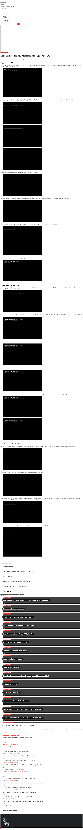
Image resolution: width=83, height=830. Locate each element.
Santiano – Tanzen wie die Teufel (15, 651)
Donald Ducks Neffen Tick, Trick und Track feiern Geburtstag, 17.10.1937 (22, 765)
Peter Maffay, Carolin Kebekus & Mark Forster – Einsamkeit (26, 600)
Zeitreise (14, 735)
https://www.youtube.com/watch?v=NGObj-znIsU (14, 477)
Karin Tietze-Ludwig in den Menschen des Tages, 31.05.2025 (12, 594)
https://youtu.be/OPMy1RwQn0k (10, 530)
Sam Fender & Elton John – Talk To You (18, 634)
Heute (4, 14)
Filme (12, 735)
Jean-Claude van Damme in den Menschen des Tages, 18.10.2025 (20, 571)
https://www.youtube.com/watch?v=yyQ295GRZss (14, 293)
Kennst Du (7, 20)
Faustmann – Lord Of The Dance (15, 701)
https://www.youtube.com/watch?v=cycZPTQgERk (14, 372)
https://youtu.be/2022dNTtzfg (9, 504)
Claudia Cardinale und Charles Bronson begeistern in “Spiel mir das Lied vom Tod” (25, 801)
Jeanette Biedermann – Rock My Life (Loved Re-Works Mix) (26, 676)
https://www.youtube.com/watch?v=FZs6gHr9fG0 (14, 450)
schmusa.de (2, 4)
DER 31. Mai (3, 595)
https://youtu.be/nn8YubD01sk (10, 203)
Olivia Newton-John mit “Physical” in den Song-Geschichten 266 (20, 792)
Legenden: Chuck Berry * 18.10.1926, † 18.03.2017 (16, 586)
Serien (12, 722)
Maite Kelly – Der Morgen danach (16, 642)
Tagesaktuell (5, 52)
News (4, 12)
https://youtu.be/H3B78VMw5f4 (10, 346)
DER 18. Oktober (7, 576)
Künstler (4, 16)
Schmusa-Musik (6, 21)
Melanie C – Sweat (10, 684)
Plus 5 (18, 735)
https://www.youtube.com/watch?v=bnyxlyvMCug (14, 398)
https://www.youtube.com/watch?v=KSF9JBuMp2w (14, 150)
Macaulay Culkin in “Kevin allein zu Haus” (14, 746)
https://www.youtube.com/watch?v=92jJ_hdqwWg (14, 128)
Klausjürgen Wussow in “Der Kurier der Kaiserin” (16, 774)
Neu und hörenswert (7, 597)
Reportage (7, 18)
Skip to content (3, 1)
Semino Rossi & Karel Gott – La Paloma (18, 617)
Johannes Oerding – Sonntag (14, 609)
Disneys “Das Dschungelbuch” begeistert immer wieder (17, 737)
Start (4, 10)
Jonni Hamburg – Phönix (12, 659)
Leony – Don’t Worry (11, 667)
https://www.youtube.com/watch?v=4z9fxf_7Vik (13, 105)
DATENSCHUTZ (10, 814)
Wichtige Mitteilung (8, 566)
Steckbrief (7, 17)
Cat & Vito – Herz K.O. (12, 692)
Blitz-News (5, 13)
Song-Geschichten (17, 753)
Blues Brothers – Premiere (10, 810)
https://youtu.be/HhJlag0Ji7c (9, 229)
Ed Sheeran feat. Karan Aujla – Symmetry (19, 625)
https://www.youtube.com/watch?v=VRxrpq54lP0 (13, 320)
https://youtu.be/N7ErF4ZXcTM (10, 70)
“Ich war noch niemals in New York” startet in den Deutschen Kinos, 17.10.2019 (24, 783)
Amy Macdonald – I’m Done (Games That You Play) (22, 709)
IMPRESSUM (3, 814)
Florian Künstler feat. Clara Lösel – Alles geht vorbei (23, 718)
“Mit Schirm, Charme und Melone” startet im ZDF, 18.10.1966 (17, 725)
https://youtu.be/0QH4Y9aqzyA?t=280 (11, 262)
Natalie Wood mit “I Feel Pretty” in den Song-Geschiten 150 (19, 755)
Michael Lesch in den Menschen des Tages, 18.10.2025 (17, 581)
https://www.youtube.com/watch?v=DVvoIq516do (14, 176)
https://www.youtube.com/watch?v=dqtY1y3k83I (13, 421)
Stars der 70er (25, 771)
